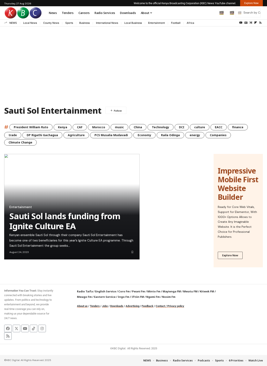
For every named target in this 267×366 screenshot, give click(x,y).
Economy (144, 135)
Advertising (132, 306)
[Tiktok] (33, 328)
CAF (79, 127)
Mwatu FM (190, 291)
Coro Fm (124, 291)
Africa (190, 22)
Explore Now (230, 255)
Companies (218, 135)
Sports (69, 22)
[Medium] (250, 22)
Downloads (116, 306)
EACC (218, 127)
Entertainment (156, 22)
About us (82, 306)
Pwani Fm (138, 291)
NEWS (13, 22)
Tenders (95, 306)
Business (84, 22)
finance (237, 127)
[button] (212, 12)
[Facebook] (8, 328)
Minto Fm (153, 291)
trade (13, 135)
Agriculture (76, 135)
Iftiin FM (138, 297)
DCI (181, 127)
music (119, 127)
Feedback (147, 306)
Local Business (133, 22)
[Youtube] (25, 328)
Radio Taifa (85, 291)
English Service (105, 291)
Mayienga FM (172, 291)
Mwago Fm (84, 297)
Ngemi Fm (153, 297)
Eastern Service (105, 297)
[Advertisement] (133, 70)
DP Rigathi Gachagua (42, 135)
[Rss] (260, 22)
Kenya (62, 127)
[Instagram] (42, 328)
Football (175, 22)
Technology (160, 127)
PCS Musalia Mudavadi (111, 135)
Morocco (98, 127)
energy (195, 135)
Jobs (105, 306)
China (138, 127)
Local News (30, 22)
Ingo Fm (123, 297)
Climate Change (20, 142)
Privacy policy (175, 306)
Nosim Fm (168, 297)
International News (107, 22)
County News (51, 22)
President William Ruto (31, 127)
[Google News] (245, 22)
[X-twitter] (16, 328)
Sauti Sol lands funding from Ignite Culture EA (64, 221)
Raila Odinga (170, 135)
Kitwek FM (207, 291)
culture (199, 127)
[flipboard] (255, 22)
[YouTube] (240, 22)
